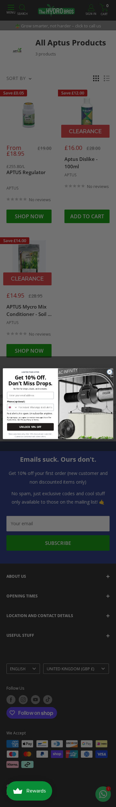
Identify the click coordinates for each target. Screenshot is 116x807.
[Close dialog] (109, 371)
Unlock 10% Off (30, 426)
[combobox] (12, 407)
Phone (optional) (16, 401)
